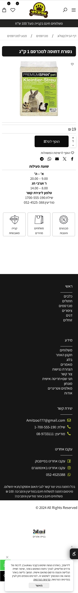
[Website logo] (39, 10)
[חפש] (65, 8)
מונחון (68, 383)
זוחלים (67, 320)
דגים (69, 315)
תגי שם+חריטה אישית (57, 378)
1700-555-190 (35, 197)
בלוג (69, 359)
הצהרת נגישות (62, 369)
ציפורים (67, 310)
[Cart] (4, 8)
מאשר (39, 585)
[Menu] (74, 8)
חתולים (67, 300)
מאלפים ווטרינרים (60, 388)
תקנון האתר (64, 354)
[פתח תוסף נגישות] (74, 553)
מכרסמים (65, 305)
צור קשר (66, 373)
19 (74, 129)
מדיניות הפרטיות (41, 579)
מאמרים (66, 364)
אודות (68, 393)
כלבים (68, 296)
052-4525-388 (34, 202)
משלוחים (66, 350)
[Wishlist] (13, 8)
